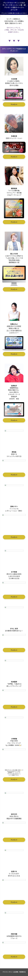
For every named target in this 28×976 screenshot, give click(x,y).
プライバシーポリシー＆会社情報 (10, 972)
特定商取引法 (22, 972)
